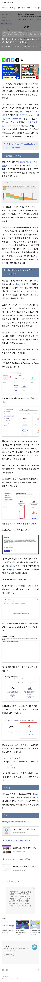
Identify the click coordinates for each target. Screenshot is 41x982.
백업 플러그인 (11, 565)
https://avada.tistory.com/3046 (16, 859)
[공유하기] (9, 881)
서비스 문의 (37, 8)
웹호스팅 (12, 8)
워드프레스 (5, 8)
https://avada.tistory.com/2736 (16, 840)
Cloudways (16, 284)
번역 (19, 8)
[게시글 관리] (12, 881)
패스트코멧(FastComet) (26, 115)
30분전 (6, 945)
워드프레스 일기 (7, 3)
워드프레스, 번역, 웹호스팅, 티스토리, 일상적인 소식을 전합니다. (16, 949)
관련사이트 (5, 970)
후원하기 (29, 8)
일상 (23, 8)
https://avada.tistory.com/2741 (16, 821)
